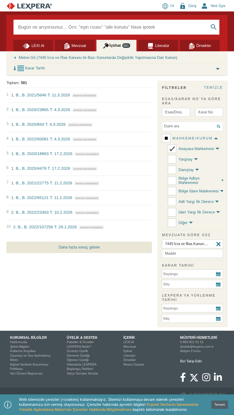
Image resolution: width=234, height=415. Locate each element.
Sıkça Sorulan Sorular (82, 373)
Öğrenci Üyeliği (78, 360)
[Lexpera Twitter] (195, 377)
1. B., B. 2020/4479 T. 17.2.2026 (40, 168)
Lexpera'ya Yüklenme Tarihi (188, 297)
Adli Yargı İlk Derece (196, 201)
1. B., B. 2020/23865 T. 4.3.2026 (40, 109)
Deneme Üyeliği (78, 355)
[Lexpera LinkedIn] (220, 379)
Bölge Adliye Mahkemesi (188, 180)
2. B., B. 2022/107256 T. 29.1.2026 (45, 227)
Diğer (183, 223)
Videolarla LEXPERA (81, 364)
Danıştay (186, 170)
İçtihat (127, 351)
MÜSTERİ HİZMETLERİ (198, 337)
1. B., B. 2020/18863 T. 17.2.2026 (41, 153)
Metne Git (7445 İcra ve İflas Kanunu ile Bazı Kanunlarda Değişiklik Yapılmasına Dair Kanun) (98, 57)
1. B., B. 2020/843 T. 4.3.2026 (38, 124)
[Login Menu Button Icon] (182, 6)
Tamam (219, 404)
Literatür (129, 355)
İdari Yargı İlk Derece (196, 212)
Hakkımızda (18, 342)
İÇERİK (129, 337)
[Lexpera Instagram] (208, 379)
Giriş (192, 6)
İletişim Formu (190, 351)
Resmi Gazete (133, 364)
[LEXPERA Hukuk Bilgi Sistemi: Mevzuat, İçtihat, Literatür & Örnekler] (29, 6)
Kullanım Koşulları (23, 351)
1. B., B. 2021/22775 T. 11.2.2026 (41, 183)
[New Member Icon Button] (204, 6)
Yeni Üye (217, 6)
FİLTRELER (174, 88)
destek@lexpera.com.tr (197, 346)
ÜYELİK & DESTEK (82, 337)
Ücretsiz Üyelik (77, 351)
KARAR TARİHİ (178, 265)
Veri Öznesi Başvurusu (26, 373)
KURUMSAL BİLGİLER (28, 337)
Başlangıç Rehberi (80, 369)
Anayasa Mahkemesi (196, 149)
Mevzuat (129, 346)
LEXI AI (128, 342)
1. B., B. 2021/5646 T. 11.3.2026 (40, 95)
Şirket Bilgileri (19, 346)
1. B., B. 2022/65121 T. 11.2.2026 (41, 197)
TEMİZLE (213, 87)
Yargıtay (185, 159)
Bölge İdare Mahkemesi (198, 191)
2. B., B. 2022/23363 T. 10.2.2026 (41, 212)
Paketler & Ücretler (80, 342)
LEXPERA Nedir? (79, 346)
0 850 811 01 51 (192, 342)
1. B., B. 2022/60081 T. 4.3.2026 (40, 139)
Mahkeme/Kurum (193, 138)
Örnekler (129, 360)
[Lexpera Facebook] (184, 379)
